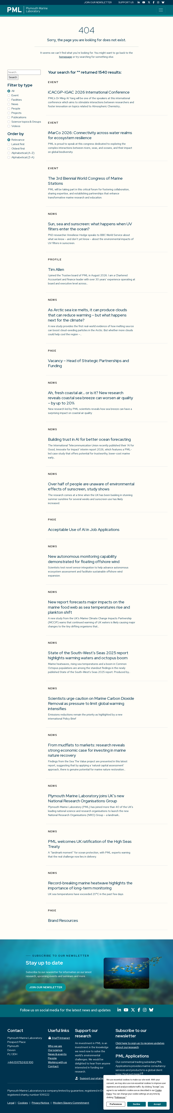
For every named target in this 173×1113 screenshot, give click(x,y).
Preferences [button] (120, 1097)
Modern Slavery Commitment (71, 1103)
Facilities (16, 99)
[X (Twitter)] (149, 2)
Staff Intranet (60, 1038)
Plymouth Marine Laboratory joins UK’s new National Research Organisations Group (86, 798)
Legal (10, 1103)
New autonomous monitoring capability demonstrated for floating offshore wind (83, 559)
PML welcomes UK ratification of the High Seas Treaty (90, 844)
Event (15, 95)
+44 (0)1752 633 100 (20, 1062)
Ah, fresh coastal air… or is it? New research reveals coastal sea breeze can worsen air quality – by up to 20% (90, 398)
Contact (53, 1066)
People (15, 108)
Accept (157, 1104)
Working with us (57, 1062)
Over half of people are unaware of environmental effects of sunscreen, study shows (91, 486)
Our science (55, 1050)
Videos (15, 126)
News (14, 104)
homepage (65, 57)
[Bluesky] (163, 2)
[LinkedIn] (139, 2)
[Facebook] (153, 2)
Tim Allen (56, 269)
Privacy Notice (41, 1103)
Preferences (116, 1104)
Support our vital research (96, 1078)
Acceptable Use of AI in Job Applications (83, 529)
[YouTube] (143, 2)
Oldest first (18, 148)
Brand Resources (63, 920)
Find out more (131, 1074)
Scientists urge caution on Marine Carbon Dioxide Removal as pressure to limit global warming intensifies (91, 703)
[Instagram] (158, 2)
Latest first (17, 144)
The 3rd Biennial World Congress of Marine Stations (85, 181)
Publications (18, 117)
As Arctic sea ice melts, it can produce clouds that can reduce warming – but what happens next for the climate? (87, 315)
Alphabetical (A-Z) (22, 153)
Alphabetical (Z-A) (22, 157)
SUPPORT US (126, 2)
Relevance (17, 140)
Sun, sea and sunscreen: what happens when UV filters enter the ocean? (90, 226)
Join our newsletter (45, 987)
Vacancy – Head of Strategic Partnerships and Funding (88, 363)
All (12, 91)
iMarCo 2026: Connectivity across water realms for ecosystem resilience (90, 135)
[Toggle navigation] (161, 10)
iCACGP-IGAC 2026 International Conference (89, 92)
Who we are (55, 1046)
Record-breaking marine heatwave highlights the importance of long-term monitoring (90, 885)
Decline (136, 1104)
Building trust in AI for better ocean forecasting (89, 439)
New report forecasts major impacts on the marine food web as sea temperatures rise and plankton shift (89, 607)
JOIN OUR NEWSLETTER (98, 2)
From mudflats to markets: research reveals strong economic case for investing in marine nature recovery (87, 750)
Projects (16, 113)
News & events (57, 1054)
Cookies (23, 1103)
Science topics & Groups (26, 121)
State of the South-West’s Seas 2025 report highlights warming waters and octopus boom (88, 655)
